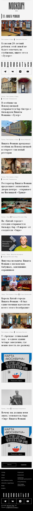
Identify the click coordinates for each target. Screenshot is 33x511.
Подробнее (23, 464)
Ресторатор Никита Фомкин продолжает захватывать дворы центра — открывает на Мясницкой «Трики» (16, 188)
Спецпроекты (22, 481)
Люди (8, 217)
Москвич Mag (10, 505)
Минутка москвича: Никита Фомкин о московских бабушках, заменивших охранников (16, 265)
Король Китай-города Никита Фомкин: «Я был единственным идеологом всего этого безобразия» (15, 303)
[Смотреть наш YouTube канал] (28, 71)
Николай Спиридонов (10, 99)
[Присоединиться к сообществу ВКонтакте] (13, 71)
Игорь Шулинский (25, 294)
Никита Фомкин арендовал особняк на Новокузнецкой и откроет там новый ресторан (16, 148)
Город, (3, 96)
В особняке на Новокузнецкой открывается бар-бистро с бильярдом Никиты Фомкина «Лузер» (16, 109)
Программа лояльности (21, 485)
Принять (9, 464)
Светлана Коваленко (19, 408)
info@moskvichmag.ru (12, 507)
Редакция (21, 472)
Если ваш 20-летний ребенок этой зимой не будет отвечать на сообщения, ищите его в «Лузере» (14, 49)
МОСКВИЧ (16, 6)
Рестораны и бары (7, 39)
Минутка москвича (17, 254)
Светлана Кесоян (21, 39)
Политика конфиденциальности (25, 478)
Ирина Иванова (25, 139)
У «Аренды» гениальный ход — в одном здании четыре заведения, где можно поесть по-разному (15, 341)
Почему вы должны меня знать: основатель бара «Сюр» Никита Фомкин (14, 415)
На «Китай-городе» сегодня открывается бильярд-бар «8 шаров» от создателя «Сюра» (16, 226)
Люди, (8, 254)
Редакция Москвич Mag (19, 217)
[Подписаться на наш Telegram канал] (5, 71)
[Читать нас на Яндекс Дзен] (20, 71)
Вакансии (21, 475)
